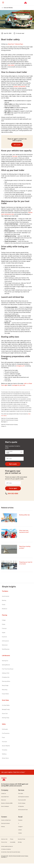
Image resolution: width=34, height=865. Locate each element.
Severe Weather (6, 745)
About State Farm (5, 796)
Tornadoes (4, 750)
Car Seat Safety (6, 705)
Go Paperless (21, 806)
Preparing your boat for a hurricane (25, 563)
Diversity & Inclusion (5, 823)
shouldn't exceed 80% (19, 86)
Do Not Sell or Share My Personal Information (10, 852)
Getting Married (6, 664)
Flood (3, 737)
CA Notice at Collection (6, 849)
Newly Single (5, 685)
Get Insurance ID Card (23, 809)
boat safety (11, 65)
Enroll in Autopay (21, 803)
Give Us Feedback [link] (5, 806)
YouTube (20, 833)
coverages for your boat (18, 385)
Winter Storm (5, 758)
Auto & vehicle (5, 596)
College (4, 620)
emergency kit (20, 366)
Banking (4, 600)
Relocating (4, 689)
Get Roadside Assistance (23, 796)
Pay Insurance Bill (22, 799)
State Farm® (15, 44)
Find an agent (13, 488)
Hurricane (4, 741)
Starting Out (5, 660)
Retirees (3, 826)
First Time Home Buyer (7, 669)
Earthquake (5, 729)
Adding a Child (5, 673)
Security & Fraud (21, 839)
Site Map (20, 842)
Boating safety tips (24, 515)
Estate (3, 624)
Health (3, 632)
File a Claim (20, 793)
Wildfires (4, 754)
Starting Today (5, 717)
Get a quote (17, 144)
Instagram (20, 826)
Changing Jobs (5, 677)
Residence (4, 608)
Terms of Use (4, 842)
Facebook (20, 820)
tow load (14, 156)
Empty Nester (5, 693)
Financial (4, 628)
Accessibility (12, 842)
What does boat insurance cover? (24, 531)
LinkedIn (20, 829)
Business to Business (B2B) (6, 803)
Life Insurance (5, 641)
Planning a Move (6, 681)
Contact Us (3, 793)
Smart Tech (5, 713)
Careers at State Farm (6, 820)
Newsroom (3, 799)
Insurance (4, 636)
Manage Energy (6, 709)
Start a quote (13, 464)
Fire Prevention (5, 733)
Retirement (5, 645)
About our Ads (4, 839)
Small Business (5, 649)
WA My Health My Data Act (7, 846)
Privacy (11, 839)
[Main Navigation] (3, 2)
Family (3, 604)
